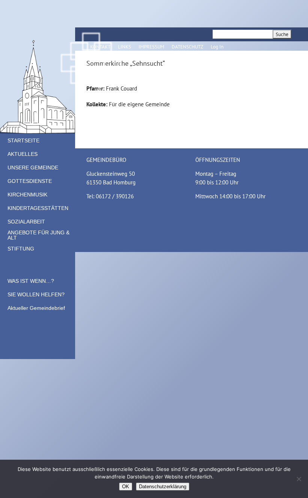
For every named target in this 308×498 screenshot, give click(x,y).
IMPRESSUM (151, 47)
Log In (217, 47)
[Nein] (298, 479)
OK (125, 486)
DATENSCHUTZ (187, 47)
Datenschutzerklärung (162, 486)
